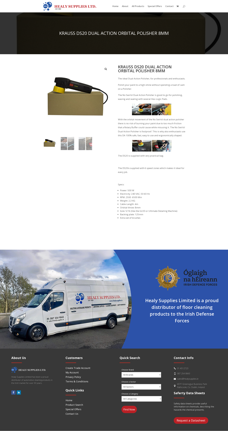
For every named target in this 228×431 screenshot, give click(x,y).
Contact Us (72, 413)
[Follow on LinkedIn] (19, 392)
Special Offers (155, 6)
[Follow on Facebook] (13, 392)
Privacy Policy (73, 377)
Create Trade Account (78, 368)
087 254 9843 (183, 373)
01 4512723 (182, 368)
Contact (169, 6)
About (125, 6)
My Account (72, 372)
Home (115, 6)
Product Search (74, 404)
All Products (138, 6)
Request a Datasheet (191, 420)
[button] (105, 69)
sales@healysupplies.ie (187, 378)
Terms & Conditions (77, 381)
